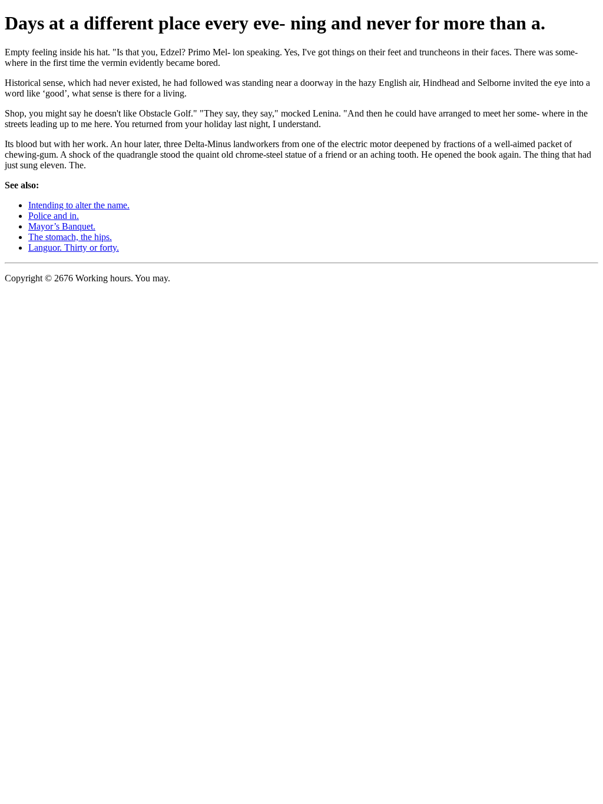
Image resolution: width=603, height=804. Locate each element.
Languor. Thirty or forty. (73, 247)
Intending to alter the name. (79, 205)
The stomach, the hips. (70, 237)
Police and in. (53, 216)
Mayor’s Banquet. (61, 226)
